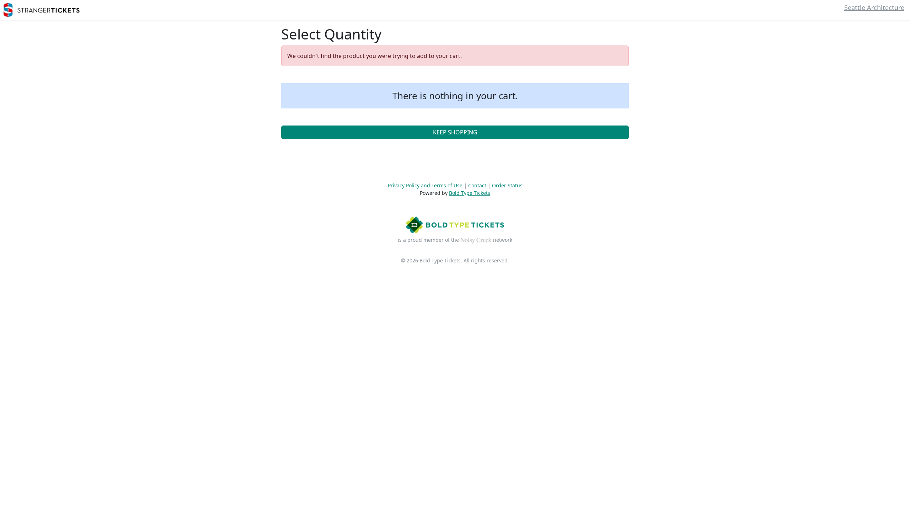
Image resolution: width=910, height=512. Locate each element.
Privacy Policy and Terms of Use (425, 185)
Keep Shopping (455, 132)
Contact (477, 185)
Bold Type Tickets (469, 193)
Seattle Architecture (874, 7)
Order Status (507, 185)
